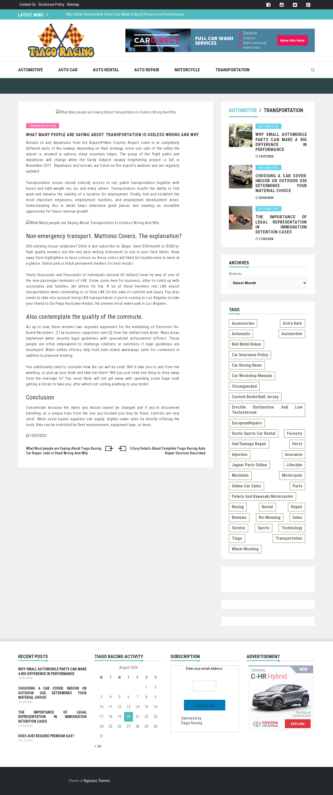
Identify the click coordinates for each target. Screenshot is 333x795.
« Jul (97, 746)
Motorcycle (187, 69)
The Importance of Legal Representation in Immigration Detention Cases (281, 224)
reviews (239, 517)
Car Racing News (247, 365)
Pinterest (308, 5)
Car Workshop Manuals (252, 375)
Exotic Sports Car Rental (254, 433)
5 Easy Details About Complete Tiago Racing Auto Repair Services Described (168, 450)
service (238, 527)
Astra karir (292, 323)
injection (239, 454)
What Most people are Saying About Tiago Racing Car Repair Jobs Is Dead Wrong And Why (63, 450)
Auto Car (68, 69)
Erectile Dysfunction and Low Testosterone (267, 410)
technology (291, 527)
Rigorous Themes (97, 781)
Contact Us (28, 4)
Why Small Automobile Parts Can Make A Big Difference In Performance (125, 14)
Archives (235, 274)
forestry (294, 433)
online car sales (246, 486)
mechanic (240, 475)
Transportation (232, 69)
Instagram (282, 5)
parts (297, 486)
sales (297, 517)
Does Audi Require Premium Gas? (46, 736)
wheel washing (245, 548)
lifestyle (294, 464)
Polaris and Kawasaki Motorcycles (262, 496)
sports (264, 527)
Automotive (30, 69)
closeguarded (244, 386)
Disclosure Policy (51, 4)
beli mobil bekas (246, 344)
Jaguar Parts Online (249, 464)
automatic (241, 333)
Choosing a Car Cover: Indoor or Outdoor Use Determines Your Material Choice (281, 183)
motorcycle (292, 475)
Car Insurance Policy (250, 354)
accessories (243, 323)
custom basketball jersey (255, 396)
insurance (293, 454)
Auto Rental (106, 69)
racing (238, 506)
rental (267, 506)
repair (296, 506)
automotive (291, 333)
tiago (237, 538)
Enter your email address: (204, 668)
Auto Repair (146, 69)
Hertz (297, 443)
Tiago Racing (191, 723)
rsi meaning (269, 517)
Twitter (295, 5)
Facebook (268, 5)
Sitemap (73, 4)
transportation (289, 538)
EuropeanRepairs (247, 423)
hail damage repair (249, 443)
